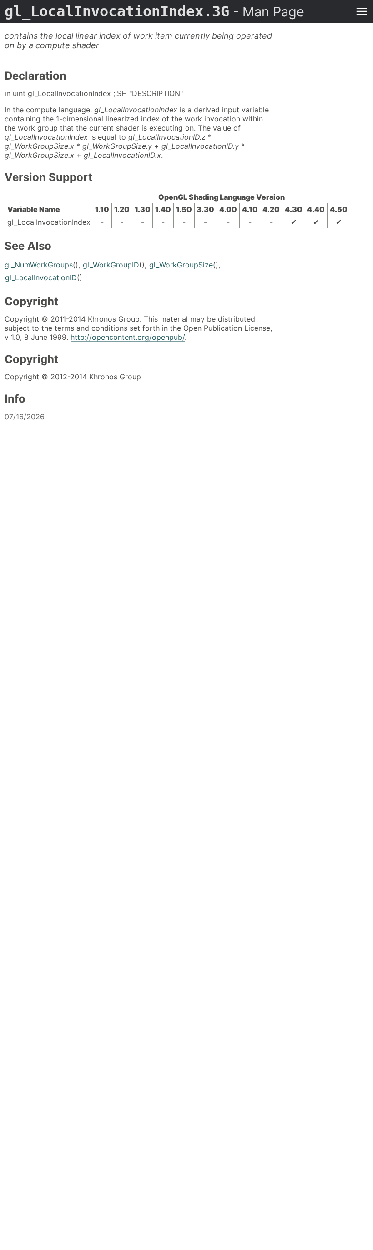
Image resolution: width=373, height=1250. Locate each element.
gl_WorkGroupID (111, 264)
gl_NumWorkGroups (39, 264)
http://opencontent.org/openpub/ (128, 337)
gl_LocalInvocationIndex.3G (154, 11)
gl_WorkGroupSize (181, 264)
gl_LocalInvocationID (41, 277)
